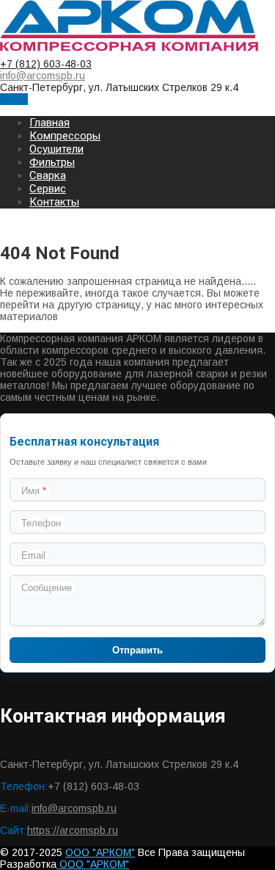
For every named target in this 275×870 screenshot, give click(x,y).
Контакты (54, 202)
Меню (14, 99)
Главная (49, 122)
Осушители (56, 149)
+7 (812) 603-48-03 (46, 64)
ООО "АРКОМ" (100, 852)
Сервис (47, 188)
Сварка (47, 175)
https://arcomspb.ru (72, 830)
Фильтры (52, 162)
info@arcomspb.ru (42, 75)
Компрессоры (64, 135)
